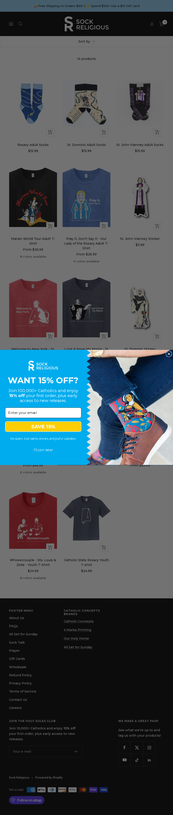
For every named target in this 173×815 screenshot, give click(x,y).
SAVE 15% (43, 427)
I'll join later (43, 450)
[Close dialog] (169, 354)
